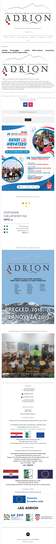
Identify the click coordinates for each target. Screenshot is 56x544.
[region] (28, 355)
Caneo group (30, 541)
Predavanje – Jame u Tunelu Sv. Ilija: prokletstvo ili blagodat (35, 98)
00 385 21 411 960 (28, 397)
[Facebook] (25, 104)
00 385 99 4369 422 (29, 400)
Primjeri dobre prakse (22, 37)
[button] (4, 353)
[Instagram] (30, 104)
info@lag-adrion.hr (28, 393)
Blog (28, 40)
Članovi (12, 37)
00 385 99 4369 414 (29, 401)
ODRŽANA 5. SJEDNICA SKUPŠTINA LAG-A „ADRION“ (16, 96)
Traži (28, 119)
